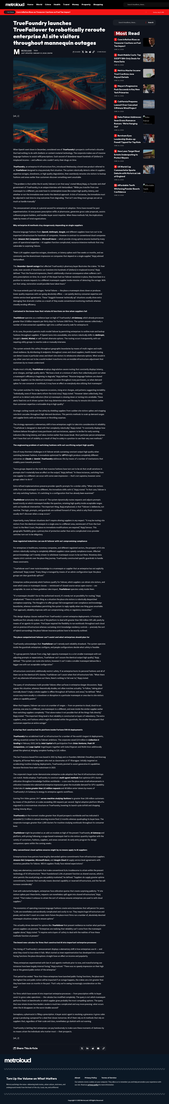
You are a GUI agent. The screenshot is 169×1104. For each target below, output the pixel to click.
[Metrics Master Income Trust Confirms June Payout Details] (149, 73)
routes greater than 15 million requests (42, 788)
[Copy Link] (93, 52)
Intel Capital (46, 743)
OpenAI (45, 231)
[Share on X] (82, 52)
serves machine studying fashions (56, 798)
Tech (36, 50)
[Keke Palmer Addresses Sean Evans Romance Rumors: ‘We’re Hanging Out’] (149, 119)
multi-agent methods (68, 777)
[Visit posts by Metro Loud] (16, 51)
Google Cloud (60, 860)
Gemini (24, 338)
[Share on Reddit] (90, 52)
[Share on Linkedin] (86, 52)
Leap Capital (34, 747)
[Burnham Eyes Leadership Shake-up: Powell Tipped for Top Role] (149, 138)
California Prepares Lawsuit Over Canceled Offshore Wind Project (126, 104)
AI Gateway (77, 317)
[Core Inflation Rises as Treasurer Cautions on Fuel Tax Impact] (149, 42)
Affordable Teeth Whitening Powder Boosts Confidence (127, 188)
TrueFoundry (68, 149)
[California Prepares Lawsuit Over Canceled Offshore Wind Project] (149, 104)
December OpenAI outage (28, 266)
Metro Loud (26, 50)
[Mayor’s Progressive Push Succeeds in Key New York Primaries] (149, 88)
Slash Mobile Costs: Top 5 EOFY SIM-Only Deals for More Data (43, 12)
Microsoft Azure (49, 239)
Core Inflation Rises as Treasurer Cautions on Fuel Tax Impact (127, 42)
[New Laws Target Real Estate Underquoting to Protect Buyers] (149, 154)
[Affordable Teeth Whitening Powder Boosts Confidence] (149, 188)
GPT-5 (64, 455)
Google (62, 231)
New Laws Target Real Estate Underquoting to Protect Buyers (127, 154)
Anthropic (53, 231)
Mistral (32, 338)
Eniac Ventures (79, 743)
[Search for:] (131, 22)
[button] (146, 12)
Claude (28, 458)
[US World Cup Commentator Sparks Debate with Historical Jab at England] (149, 169)
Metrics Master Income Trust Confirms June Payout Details (127, 73)
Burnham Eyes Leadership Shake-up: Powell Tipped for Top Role (127, 139)
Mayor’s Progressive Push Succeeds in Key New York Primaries (127, 89)
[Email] (98, 1048)
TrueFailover (21, 170)
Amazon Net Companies (28, 239)
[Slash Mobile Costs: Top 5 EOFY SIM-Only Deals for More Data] (149, 57)
